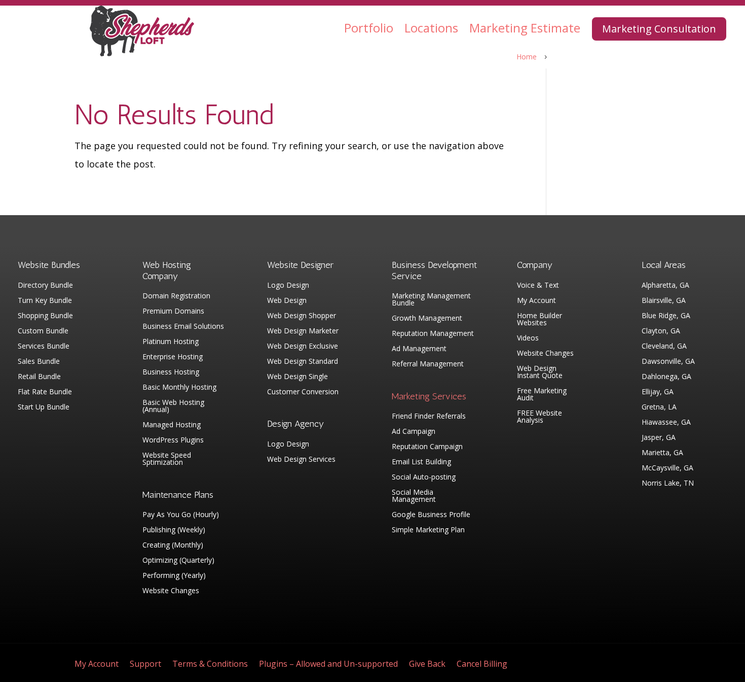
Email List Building (421, 462)
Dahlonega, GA (666, 377)
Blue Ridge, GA (666, 316)
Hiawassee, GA (666, 423)
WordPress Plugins (173, 440)
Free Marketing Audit (542, 394)
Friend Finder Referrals (429, 417)
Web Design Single (297, 377)
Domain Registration (176, 296)
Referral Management (428, 364)
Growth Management (427, 319)
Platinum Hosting (170, 342)
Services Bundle (43, 347)
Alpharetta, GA (665, 286)
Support (145, 664)
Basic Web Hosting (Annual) (173, 406)
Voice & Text (538, 286)
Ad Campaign (413, 432)
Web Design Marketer (303, 331)
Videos (528, 338)
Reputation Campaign (427, 447)
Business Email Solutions (183, 327)
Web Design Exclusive (302, 347)
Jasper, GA (659, 438)
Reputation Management (433, 334)
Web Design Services (301, 460)
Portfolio (368, 27)
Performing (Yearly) (174, 576)
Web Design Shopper (301, 316)
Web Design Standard (302, 362)
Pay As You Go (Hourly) (180, 515)
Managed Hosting (171, 425)
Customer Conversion (303, 392)
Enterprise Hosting (172, 357)
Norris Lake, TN (668, 484)
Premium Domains (173, 312)
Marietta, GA (662, 453)
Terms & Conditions (210, 664)
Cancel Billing (482, 664)
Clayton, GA (661, 331)
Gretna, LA (659, 407)
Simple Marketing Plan (428, 530)
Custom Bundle (43, 331)
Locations (431, 27)
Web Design (287, 301)
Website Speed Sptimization (166, 459)
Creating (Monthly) (172, 545)
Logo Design (288, 286)
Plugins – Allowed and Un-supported (328, 664)
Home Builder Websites (539, 319)
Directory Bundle (45, 286)
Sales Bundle (39, 362)
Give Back (427, 664)
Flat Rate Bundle (45, 392)
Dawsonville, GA (668, 362)
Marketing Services (429, 396)
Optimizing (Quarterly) (178, 561)
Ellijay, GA (658, 392)
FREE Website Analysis (539, 417)
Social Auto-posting (424, 477)
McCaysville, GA (667, 468)
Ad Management (419, 349)
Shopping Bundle (45, 316)
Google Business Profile (431, 515)
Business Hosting (170, 372)
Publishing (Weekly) (173, 530)
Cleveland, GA (664, 347)
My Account (536, 301)
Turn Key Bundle (45, 301)
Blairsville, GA (664, 301)
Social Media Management (414, 496)
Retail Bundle (39, 377)
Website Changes (170, 591)
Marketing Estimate (524, 27)
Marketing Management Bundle (431, 300)
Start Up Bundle (43, 407)
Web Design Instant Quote (540, 372)
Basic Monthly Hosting (179, 388)
